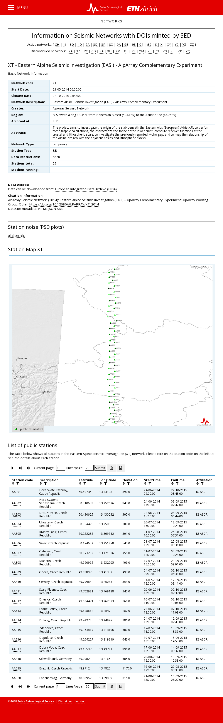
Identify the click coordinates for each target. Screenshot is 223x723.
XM (117, 51)
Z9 (165, 51)
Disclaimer (65, 701)
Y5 (150, 51)
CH (57, 44)
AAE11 (16, 591)
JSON (52, 208)
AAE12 (16, 601)
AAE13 (16, 611)
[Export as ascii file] (121, 468)
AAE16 (16, 639)
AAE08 (16, 562)
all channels (16, 235)
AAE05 (16, 533)
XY (169, 44)
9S (134, 44)
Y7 (177, 44)
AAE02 (16, 503)
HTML (42, 208)
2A (71, 51)
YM (141, 51)
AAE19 (16, 668)
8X (111, 44)
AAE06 (16, 543)
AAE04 (16, 524)
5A (88, 44)
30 (72, 44)
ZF (172, 51)
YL (133, 51)
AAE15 (16, 630)
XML (60, 208)
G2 (149, 44)
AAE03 (16, 514)
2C (86, 51)
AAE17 (16, 649)
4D (80, 44)
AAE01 (16, 492)
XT (126, 51)
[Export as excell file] (111, 468)
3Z (78, 51)
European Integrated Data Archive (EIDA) (86, 189)
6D (93, 51)
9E (125, 44)
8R (103, 44)
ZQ (188, 51)
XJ (161, 44)
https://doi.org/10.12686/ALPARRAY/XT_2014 (64, 204)
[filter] (17, 483)
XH (109, 51)
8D (95, 44)
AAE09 (16, 572)
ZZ (192, 44)
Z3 (157, 51)
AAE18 (16, 659)
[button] (18, 7)
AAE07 (16, 553)
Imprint (80, 701)
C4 (141, 44)
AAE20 (16, 678)
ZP (180, 51)
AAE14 (16, 620)
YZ (184, 44)
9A (118, 44)
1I (64, 44)
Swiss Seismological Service (35, 701)
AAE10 (16, 582)
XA (102, 51)
